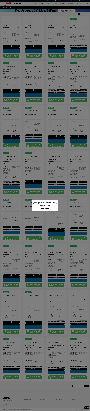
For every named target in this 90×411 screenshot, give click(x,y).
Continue (45, 208)
